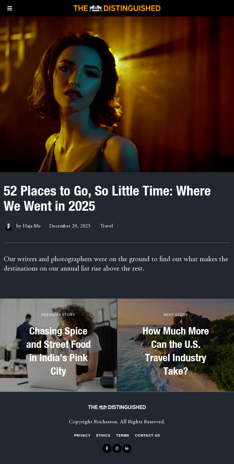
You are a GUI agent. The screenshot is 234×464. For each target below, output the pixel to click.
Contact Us (147, 435)
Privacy (82, 435)
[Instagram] (117, 448)
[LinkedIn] (127, 448)
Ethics (103, 435)
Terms (122, 435)
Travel (106, 226)
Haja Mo (32, 226)
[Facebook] (107, 448)
